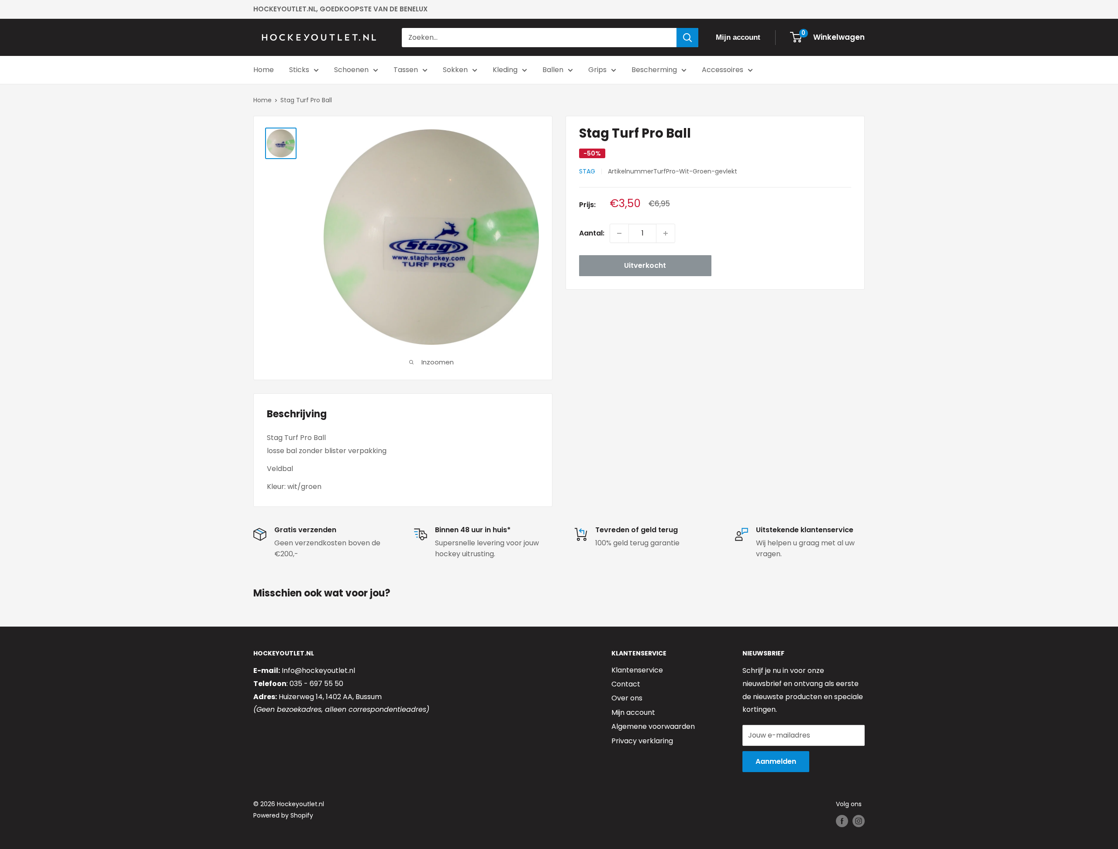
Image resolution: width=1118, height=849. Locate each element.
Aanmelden (776, 761)
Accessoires (722, 70)
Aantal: (591, 233)
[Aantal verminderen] (619, 233)
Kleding (505, 70)
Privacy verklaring (642, 741)
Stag (587, 171)
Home (263, 70)
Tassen (405, 70)
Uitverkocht (645, 265)
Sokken (455, 70)
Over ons (626, 698)
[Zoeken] (687, 37)
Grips (597, 70)
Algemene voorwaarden (653, 726)
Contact (625, 684)
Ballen (552, 70)
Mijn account (633, 712)
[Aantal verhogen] (665, 233)
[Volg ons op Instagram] (858, 821)
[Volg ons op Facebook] (842, 821)
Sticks (299, 70)
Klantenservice (637, 670)
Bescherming (654, 70)
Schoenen (351, 70)
